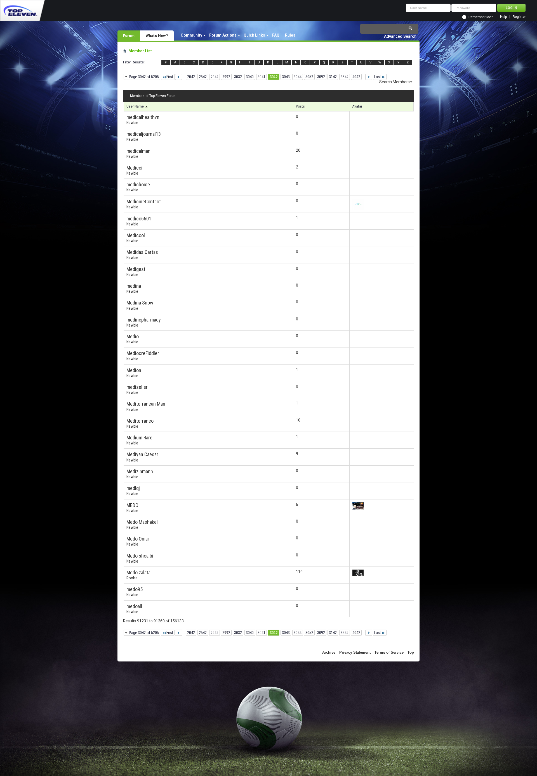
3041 (261, 77)
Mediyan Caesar (142, 454)
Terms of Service (389, 652)
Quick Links (254, 35)
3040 (250, 77)
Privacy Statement (355, 652)
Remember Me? (480, 17)
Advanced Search (400, 36)
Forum (129, 35)
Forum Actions (223, 35)
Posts (300, 106)
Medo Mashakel (142, 522)
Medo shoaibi (139, 556)
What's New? (157, 35)
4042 (356, 77)
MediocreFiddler (142, 353)
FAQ (275, 35)
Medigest (135, 269)
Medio (132, 336)
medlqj (133, 488)
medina (133, 286)
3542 (344, 77)
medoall (134, 606)
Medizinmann (139, 471)
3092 (321, 77)
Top (411, 652)
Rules (290, 35)
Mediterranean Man (145, 404)
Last (377, 77)
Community (191, 35)
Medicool (135, 235)
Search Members (394, 82)
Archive (328, 652)
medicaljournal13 (143, 134)
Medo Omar (137, 539)
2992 (226, 77)
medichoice (138, 184)
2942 (214, 77)
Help (503, 16)
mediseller (137, 387)
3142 (333, 77)
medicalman (138, 151)
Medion (133, 370)
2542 (203, 77)
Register (519, 16)
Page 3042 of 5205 (144, 77)
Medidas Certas (142, 252)
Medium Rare (139, 438)
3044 (298, 77)
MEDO (132, 505)
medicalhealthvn (142, 117)
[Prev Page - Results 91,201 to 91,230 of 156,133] (178, 77)
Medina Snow (139, 303)
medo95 (134, 589)
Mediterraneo (140, 421)
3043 (286, 77)
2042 (191, 77)
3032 (238, 77)
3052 (309, 77)
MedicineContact (143, 201)
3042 (273, 77)
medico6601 (138, 219)
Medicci (134, 168)
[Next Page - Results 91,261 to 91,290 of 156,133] (368, 77)
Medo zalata (138, 572)
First (169, 77)
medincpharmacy (143, 320)
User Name (135, 106)
